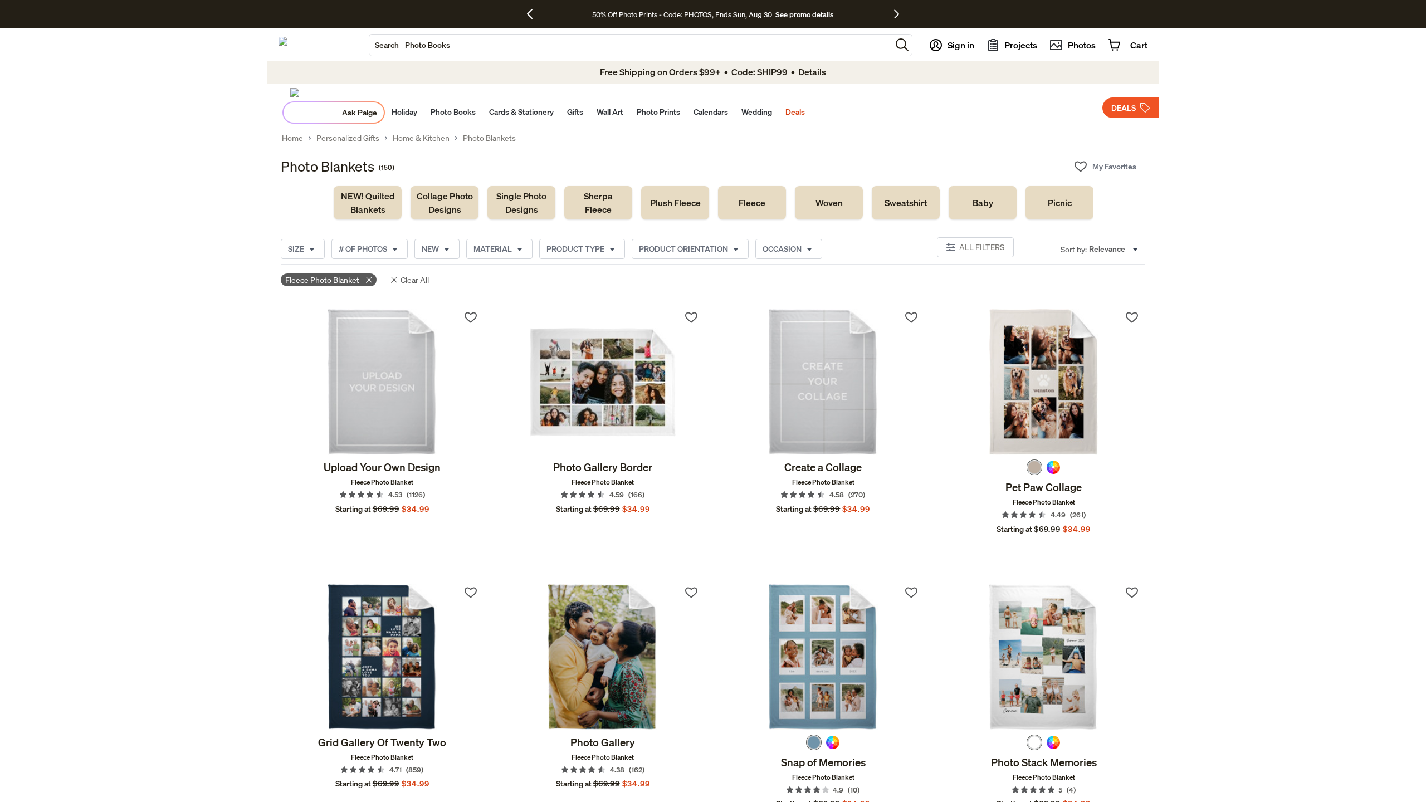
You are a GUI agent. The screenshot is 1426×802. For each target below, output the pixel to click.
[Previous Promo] (534, 14)
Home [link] (292, 138)
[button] (902, 45)
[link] (368, 202)
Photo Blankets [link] (489, 138)
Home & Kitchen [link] (421, 138)
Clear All (415, 280)
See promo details (804, 14)
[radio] (1034, 467)
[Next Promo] (896, 13)
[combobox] (630, 45)
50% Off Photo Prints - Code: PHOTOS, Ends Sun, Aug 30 (682, 14)
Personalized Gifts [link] (347, 138)
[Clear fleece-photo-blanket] (369, 279)
